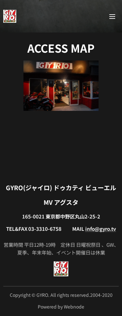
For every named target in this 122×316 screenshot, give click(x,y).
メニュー (112, 16)
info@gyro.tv (100, 228)
